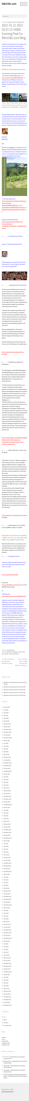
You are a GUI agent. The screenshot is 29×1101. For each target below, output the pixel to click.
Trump (10, 653)
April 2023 (6, 818)
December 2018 (7, 963)
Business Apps (7, 1061)
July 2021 (6, 877)
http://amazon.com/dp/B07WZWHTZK (12, 77)
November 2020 (7, 899)
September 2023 (8, 804)
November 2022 (7, 832)
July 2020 (6, 910)
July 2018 (6, 977)
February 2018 (7, 991)
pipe (3, 653)
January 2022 (7, 860)
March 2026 (6, 721)
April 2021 (6, 885)
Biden (8, 652)
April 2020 (6, 918)
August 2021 (7, 874)
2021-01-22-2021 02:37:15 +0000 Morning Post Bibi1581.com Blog (21, 662)
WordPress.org (5, 1045)
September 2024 (8, 771)
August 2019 (7, 941)
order (23, 652)
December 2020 (7, 896)
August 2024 (7, 774)
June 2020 (6, 913)
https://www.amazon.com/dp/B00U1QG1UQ (14, 596)
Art (4, 1017)
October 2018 (7, 969)
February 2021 (7, 891)
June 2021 (6, 879)
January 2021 (7, 893)
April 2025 (6, 751)
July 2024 (6, 776)
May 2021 (6, 882)
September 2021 (8, 871)
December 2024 (7, 763)
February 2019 (7, 957)
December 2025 (7, 729)
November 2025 (7, 732)
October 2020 (7, 902)
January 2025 (7, 760)
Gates (5, 1019)
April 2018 (6, 985)
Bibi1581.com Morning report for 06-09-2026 (14, 689)
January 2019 (7, 960)
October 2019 (7, 935)
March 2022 (6, 854)
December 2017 (7, 996)
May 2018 (6, 983)
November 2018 (7, 966)
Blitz (11, 652)
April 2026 (6, 718)
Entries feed (5, 1041)
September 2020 (8, 905)
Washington (16, 653)
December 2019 (7, 930)
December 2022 (7, 829)
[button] (14, 270)
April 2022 (6, 852)
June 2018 (6, 980)
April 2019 (6, 952)
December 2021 (7, 863)
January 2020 (7, 927)
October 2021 (7, 868)
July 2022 (6, 843)
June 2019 (6, 946)
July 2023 (6, 810)
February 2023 (7, 824)
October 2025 (7, 735)
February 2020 (7, 924)
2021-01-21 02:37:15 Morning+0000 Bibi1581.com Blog (8, 661)
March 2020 (6, 921)
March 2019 (6, 955)
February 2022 (7, 857)
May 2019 (6, 949)
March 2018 (6, 988)
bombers (15, 652)
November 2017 (7, 999)
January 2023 (7, 827)
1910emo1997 (20, 22)
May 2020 (6, 916)
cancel (20, 652)
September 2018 (8, 971)
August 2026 (7, 707)
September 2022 (8, 838)
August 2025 (7, 740)
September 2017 (8, 1005)
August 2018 (7, 974)
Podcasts (6, 1022)
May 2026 (6, 715)
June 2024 (6, 779)
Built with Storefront (8, 1091)
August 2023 (7, 807)
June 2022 (6, 846)
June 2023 (6, 813)
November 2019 (7, 932)
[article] (14, 402)
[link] (3, 143)
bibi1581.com (9, 3)
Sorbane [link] (11, 147)
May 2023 (6, 815)
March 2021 (6, 888)
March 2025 (6, 754)
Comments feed (6, 1043)
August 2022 (7, 840)
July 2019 (6, 943)
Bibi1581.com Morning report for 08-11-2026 (14, 687)
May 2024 (6, 782)
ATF (5, 652)
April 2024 (6, 785)
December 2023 (7, 796)
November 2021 (7, 866)
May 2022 (6, 849)
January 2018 (7, 994)
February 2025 (7, 757)
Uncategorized (10, 650)
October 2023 (7, 801)
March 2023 (6, 821)
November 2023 (7, 799)
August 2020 (7, 907)
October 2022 (7, 835)
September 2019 (8, 938)
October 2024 (7, 768)
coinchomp (6, 1065)
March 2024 (6, 788)
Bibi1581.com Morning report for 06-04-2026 (14, 695)
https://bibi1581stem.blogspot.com (12, 585)
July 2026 (6, 710)
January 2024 (7, 793)
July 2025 (6, 743)
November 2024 (7, 765)
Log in (3, 1039)
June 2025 (6, 746)
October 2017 (7, 1002)
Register (4, 1037)
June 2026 (6, 712)
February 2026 (7, 723)
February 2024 (7, 790)
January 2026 (7, 726)
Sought (6, 653)
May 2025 (6, 749)
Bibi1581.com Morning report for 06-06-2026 (14, 692)
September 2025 (8, 737)
